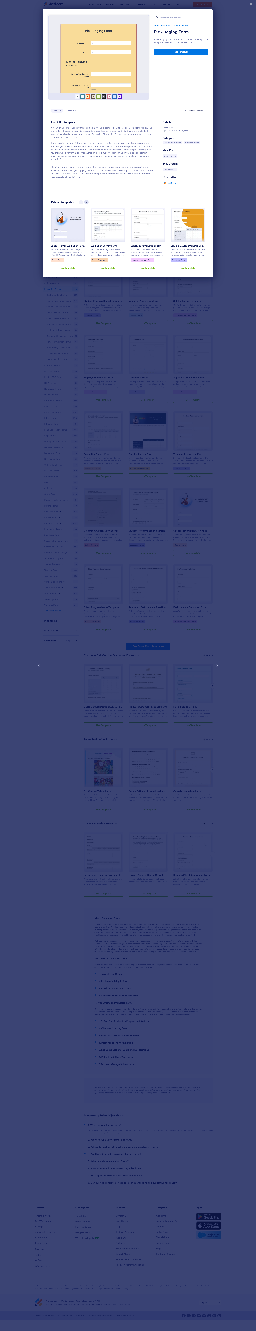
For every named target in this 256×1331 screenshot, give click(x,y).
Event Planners (170, 156)
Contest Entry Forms (172, 142)
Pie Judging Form (171, 32)
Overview (57, 110)
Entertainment (170, 169)
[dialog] (128, 665)
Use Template (181, 51)
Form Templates (162, 25)
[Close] (251, 4)
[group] (68, 241)
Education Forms (179, 260)
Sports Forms (58, 260)
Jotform (172, 183)
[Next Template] (217, 665)
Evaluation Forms (180, 25)
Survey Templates (99, 260)
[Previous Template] (39, 665)
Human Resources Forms (142, 260)
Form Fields (72, 110)
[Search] (157, 17)
